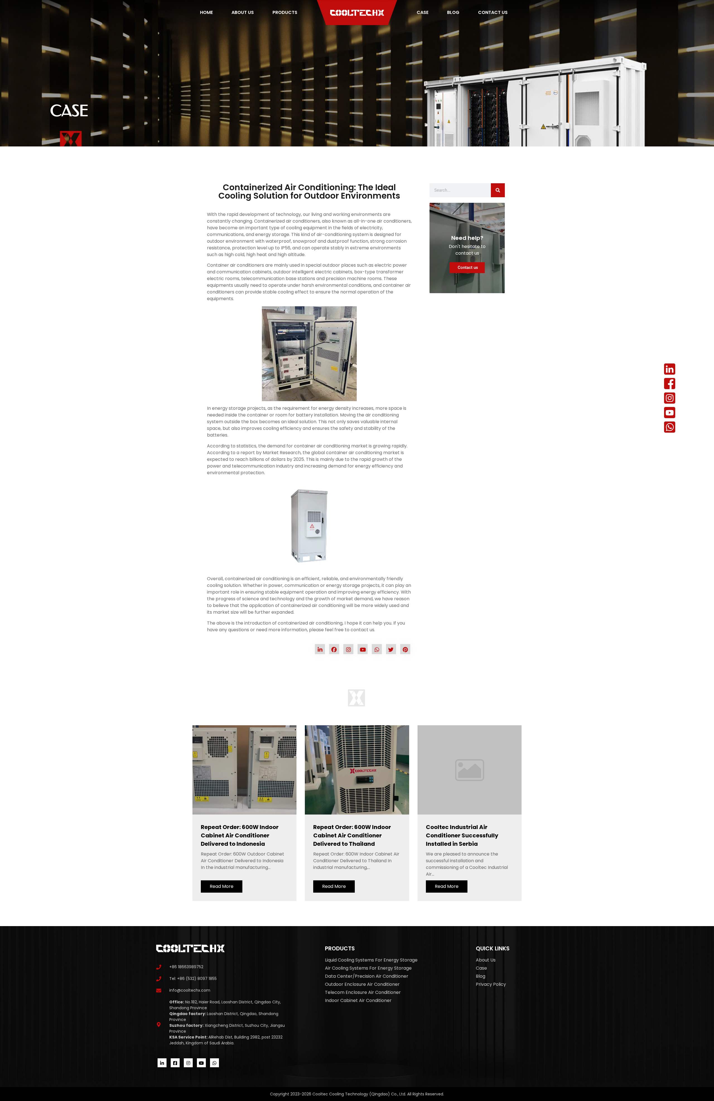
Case (422, 12)
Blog (453, 12)
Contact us (493, 12)
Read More (221, 886)
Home (206, 12)
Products (284, 12)
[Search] (498, 190)
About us (242, 12)
